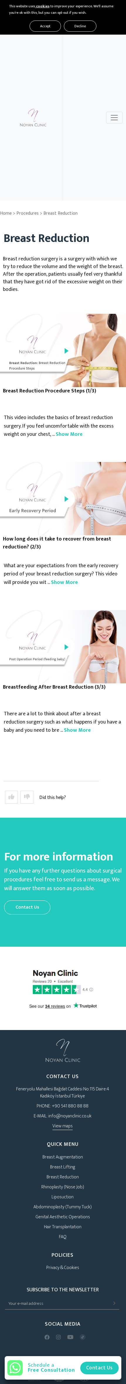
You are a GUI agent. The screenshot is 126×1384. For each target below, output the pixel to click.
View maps (62, 1126)
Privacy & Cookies (62, 1268)
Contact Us (27, 907)
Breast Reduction (60, 213)
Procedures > (29, 213)
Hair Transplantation (62, 1227)
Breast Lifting (62, 1167)
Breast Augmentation (62, 1157)
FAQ (63, 1237)
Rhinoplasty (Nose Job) (62, 1187)
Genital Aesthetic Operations (62, 1217)
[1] (11, 797)
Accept (45, 26)
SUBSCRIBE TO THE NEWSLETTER (63, 1290)
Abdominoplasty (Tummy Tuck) (62, 1207)
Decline (80, 26)
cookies (42, 6)
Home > (7, 213)
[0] (27, 797)
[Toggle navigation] (114, 117)
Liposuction (63, 1197)
